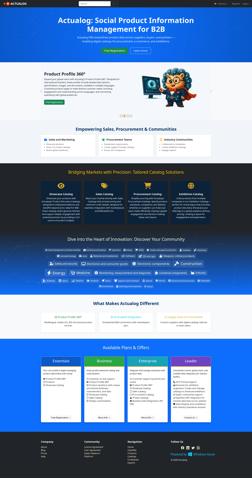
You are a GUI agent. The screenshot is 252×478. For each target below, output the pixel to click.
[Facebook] (182, 447)
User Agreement (92, 450)
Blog (43, 450)
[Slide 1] (121, 116)
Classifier (132, 450)
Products (132, 453)
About (44, 447)
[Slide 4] (131, 116)
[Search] (114, 3)
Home (131, 447)
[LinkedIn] (187, 447)
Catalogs (132, 456)
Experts (131, 462)
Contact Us (190, 417)
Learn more (141, 50)
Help (43, 456)
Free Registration (114, 50)
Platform (88, 456)
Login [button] (245, 3)
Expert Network (92, 453)
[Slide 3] (127, 116)
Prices (44, 453)
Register (236, 3)
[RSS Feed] (198, 447)
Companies (133, 459)
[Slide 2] (124, 116)
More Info (103, 417)
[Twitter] (193, 447)
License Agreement (93, 447)
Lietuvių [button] (221, 3)
